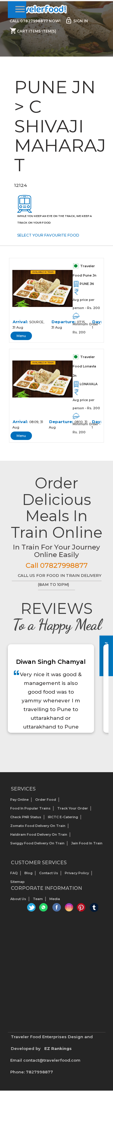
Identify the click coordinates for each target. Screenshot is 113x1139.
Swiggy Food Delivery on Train (37, 843)
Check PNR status (25, 817)
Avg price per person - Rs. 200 (86, 304)
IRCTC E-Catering (63, 817)
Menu (21, 336)
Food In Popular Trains (30, 808)
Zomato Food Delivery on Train (37, 826)
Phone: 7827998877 (31, 1071)
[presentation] (50, 748)
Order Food (45, 799)
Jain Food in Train (86, 843)
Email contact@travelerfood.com (45, 1060)
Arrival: (20, 321)
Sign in (76, 20)
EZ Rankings (58, 1048)
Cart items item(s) (33, 30)
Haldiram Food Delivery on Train (38, 834)
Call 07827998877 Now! (35, 21)
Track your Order (72, 808)
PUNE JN (87, 284)
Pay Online (19, 799)
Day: (97, 321)
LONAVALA (89, 384)
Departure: (64, 321)
